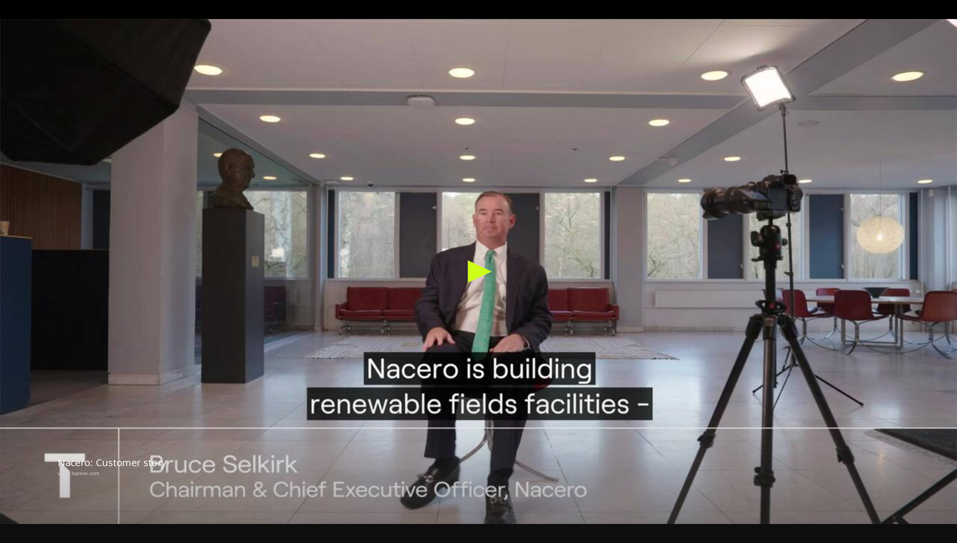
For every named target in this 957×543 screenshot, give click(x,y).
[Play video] (478, 271)
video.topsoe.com (78, 473)
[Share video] (945, 11)
